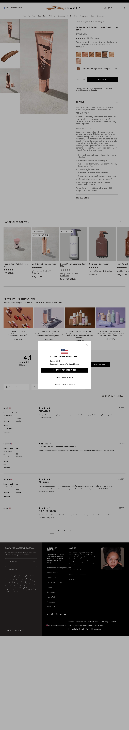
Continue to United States (64, 370)
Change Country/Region (64, 384)
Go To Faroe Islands (64, 377)
